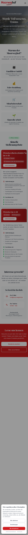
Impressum (19, 531)
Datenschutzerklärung (11, 531)
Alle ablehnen (14, 520)
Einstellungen (14, 524)
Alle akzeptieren (14, 528)
